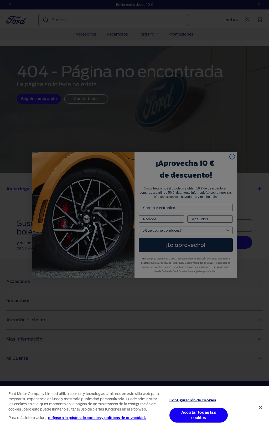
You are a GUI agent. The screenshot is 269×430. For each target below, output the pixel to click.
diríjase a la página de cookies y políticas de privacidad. (97, 417)
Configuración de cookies (192, 399)
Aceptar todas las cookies (198, 415)
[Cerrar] (260, 407)
